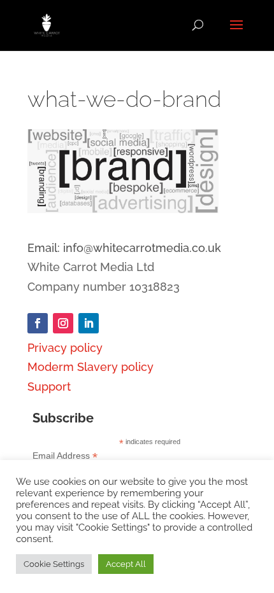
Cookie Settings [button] (54, 564)
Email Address (64, 456)
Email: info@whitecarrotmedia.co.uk (124, 248)
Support (49, 386)
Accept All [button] (126, 564)
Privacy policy (65, 347)
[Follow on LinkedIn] (88, 323)
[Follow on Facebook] (37, 323)
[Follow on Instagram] (63, 323)
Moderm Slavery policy (90, 366)
